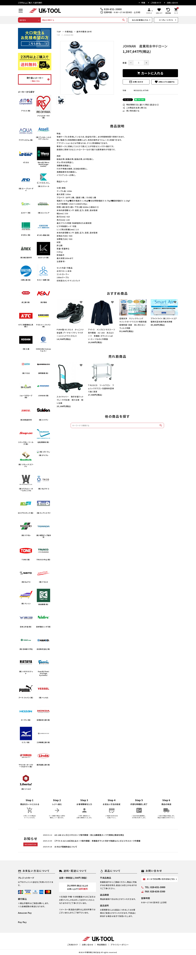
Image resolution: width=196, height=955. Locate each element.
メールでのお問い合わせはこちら (159, 879)
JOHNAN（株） (69, 35)
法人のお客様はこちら (140, 20)
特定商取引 (102, 944)
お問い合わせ (172, 3)
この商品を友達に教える (135, 107)
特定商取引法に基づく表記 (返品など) (141, 104)
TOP (58, 35)
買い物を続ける (131, 110)
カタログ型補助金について (66, 846)
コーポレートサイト (166, 20)
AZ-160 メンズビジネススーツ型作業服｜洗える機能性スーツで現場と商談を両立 (89, 835)
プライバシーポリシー (120, 944)
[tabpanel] (87, 68)
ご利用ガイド (156, 3)
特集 (143, 3)
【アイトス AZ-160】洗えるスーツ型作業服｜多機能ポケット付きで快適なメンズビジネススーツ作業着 (98, 840)
